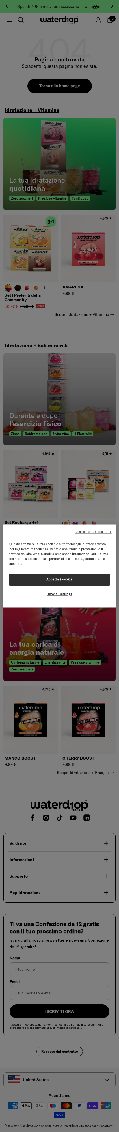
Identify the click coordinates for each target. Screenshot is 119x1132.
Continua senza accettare (93, 532)
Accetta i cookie (59, 580)
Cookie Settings (59, 594)
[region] (59, 565)
